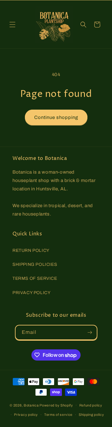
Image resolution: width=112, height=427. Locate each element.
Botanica (31, 405)
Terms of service (58, 414)
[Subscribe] (90, 332)
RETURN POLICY (30, 250)
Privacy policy (26, 414)
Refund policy (90, 405)
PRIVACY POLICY (31, 292)
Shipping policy (91, 414)
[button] (12, 24)
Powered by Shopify (56, 405)
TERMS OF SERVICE (34, 278)
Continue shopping (56, 117)
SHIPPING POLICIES (34, 264)
